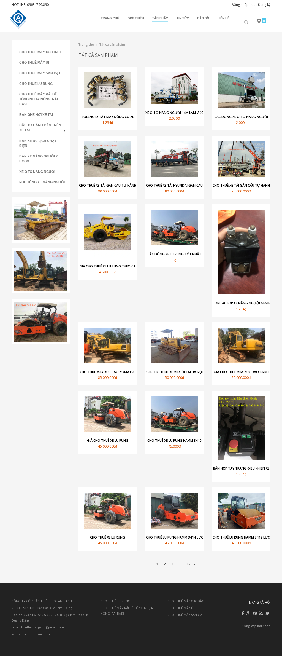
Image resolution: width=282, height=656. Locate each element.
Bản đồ (203, 18)
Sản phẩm (160, 18)
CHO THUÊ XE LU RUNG (107, 537)
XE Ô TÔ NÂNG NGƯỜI (37, 172)
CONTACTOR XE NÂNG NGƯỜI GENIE (241, 303)
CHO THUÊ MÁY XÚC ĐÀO (40, 52)
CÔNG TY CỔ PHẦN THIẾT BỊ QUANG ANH (42, 601)
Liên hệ (223, 18)
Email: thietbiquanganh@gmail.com (38, 627)
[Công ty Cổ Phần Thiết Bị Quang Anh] (19, 19)
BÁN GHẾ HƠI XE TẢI (36, 115)
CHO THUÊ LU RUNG (36, 84)
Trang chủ (110, 18)
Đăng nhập (240, 4)
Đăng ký (264, 4)
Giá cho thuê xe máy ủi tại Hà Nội (174, 371)
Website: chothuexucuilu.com (34, 634)
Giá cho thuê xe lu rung (107, 440)
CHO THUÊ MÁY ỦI (34, 63)
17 (189, 564)
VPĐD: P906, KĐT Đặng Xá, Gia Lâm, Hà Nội (43, 608)
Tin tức (183, 18)
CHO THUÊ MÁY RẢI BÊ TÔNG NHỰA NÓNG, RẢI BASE (38, 99)
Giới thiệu (136, 18)
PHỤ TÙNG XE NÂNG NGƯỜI (42, 182)
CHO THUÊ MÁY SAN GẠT (40, 73)
